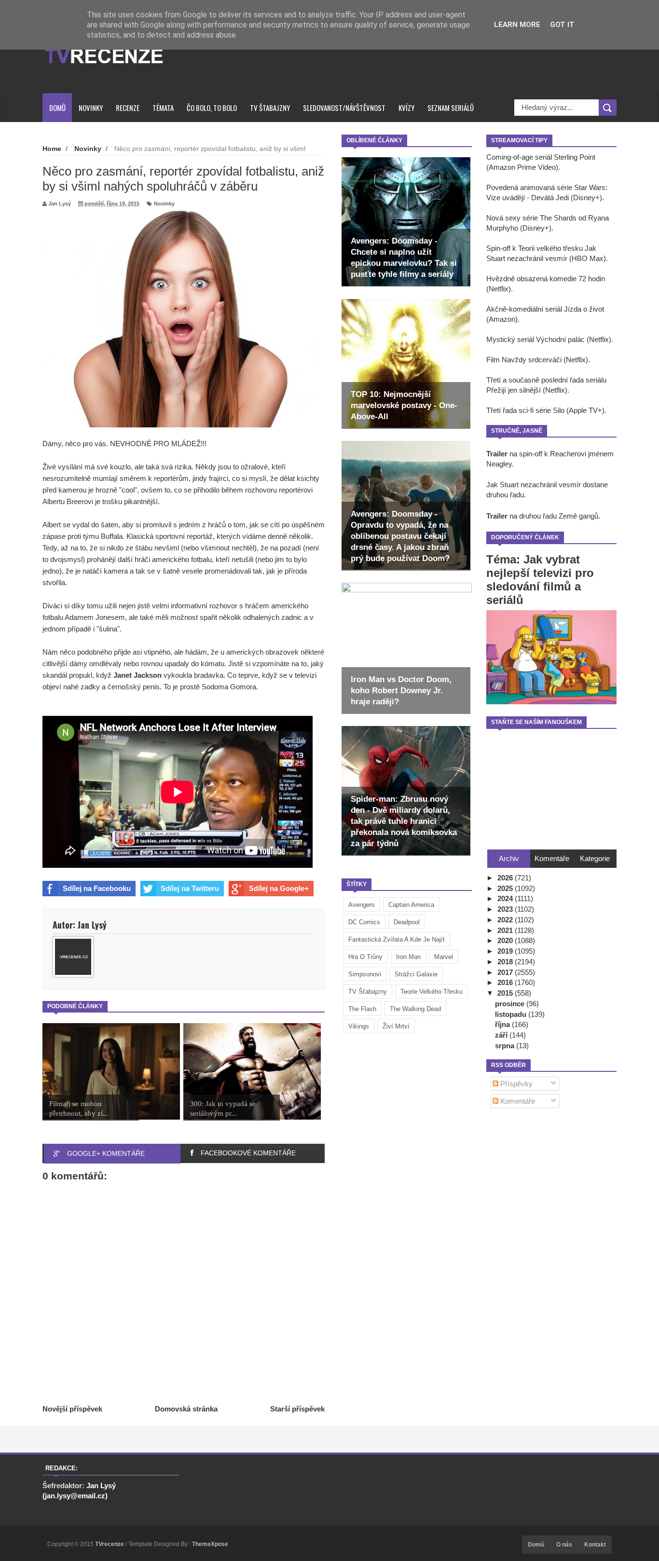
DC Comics (364, 922)
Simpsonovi (364, 974)
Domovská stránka (186, 1409)
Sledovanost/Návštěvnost (344, 107)
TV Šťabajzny (367, 991)
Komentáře (516, 1101)
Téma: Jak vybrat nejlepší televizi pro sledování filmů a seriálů (540, 579)
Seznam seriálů (450, 107)
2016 (506, 982)
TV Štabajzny (270, 107)
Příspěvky (515, 1084)
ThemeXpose (210, 1544)
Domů (57, 107)
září (502, 1035)
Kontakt (595, 1544)
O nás (564, 1544)
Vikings (358, 1026)
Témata (163, 107)
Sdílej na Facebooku (97, 888)
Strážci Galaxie (416, 974)
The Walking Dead (415, 1009)
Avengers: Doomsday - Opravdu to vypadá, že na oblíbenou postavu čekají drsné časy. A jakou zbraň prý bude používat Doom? (400, 536)
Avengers (361, 904)
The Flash (362, 1009)
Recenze (127, 107)
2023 (506, 909)
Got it (562, 24)
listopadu (511, 1014)
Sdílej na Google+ (279, 888)
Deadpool (407, 922)
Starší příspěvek (297, 1409)
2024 (506, 898)
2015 (506, 993)
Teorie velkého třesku (431, 991)
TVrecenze (110, 1544)
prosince (510, 1004)
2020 (506, 940)
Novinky (91, 107)
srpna (505, 1045)
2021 (506, 930)
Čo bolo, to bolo (212, 107)
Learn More (517, 24)
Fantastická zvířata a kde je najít (396, 939)
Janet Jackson (137, 675)
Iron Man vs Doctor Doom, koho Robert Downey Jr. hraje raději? (401, 690)
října (503, 1024)
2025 (506, 888)
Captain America (411, 904)
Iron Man (408, 956)
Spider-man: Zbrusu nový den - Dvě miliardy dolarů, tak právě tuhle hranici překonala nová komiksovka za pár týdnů (404, 821)
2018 (506, 962)
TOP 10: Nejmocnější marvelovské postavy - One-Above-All (404, 405)
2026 (506, 878)
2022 (506, 920)
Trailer (497, 454)
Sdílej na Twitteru (190, 888)
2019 (506, 951)
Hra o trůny (365, 956)
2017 (506, 972)
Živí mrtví (396, 1026)
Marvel (443, 956)
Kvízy (406, 107)
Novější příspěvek (72, 1409)
